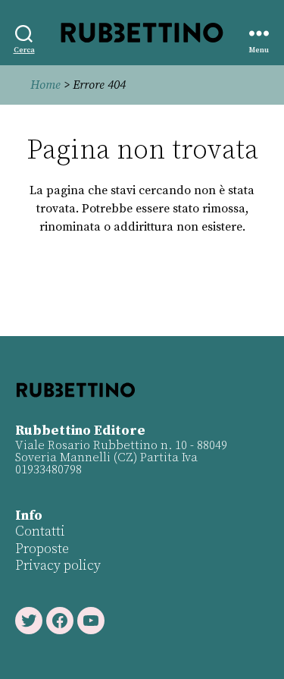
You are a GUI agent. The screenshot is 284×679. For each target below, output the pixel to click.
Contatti (40, 531)
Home (45, 85)
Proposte (42, 549)
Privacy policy (58, 565)
